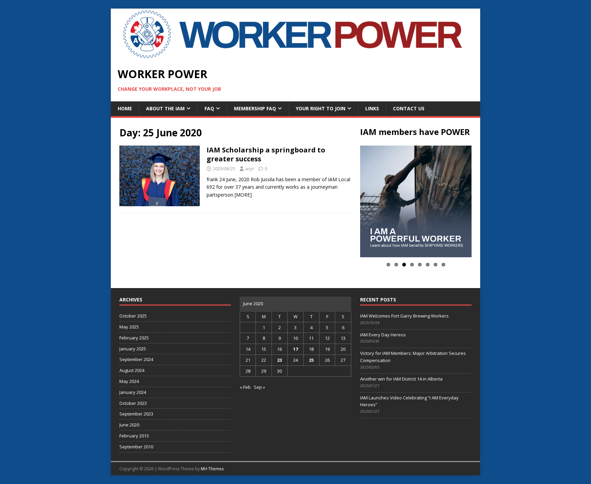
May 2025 (129, 327)
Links (372, 108)
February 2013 (134, 436)
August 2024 (131, 370)
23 (279, 360)
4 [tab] (412, 264)
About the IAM (165, 108)
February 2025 (134, 338)
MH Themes (212, 469)
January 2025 (132, 349)
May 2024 (129, 381)
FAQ (209, 108)
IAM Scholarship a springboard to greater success (266, 154)
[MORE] (243, 194)
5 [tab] (420, 264)
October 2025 (133, 316)
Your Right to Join (320, 108)
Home (125, 108)
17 (295, 349)
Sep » (259, 387)
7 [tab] (435, 264)
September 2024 (136, 359)
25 (311, 360)
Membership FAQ (255, 108)
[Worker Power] (295, 56)
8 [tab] (443, 264)
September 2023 (136, 414)
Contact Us (408, 108)
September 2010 (136, 447)
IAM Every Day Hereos (383, 335)
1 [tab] (388, 264)
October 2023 (133, 403)
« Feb (245, 387)
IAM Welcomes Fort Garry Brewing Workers (404, 316)
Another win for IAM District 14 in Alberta (401, 379)
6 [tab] (428, 264)
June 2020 (129, 425)
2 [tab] (396, 264)
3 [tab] (404, 264)
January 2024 (132, 392)
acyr (249, 168)
